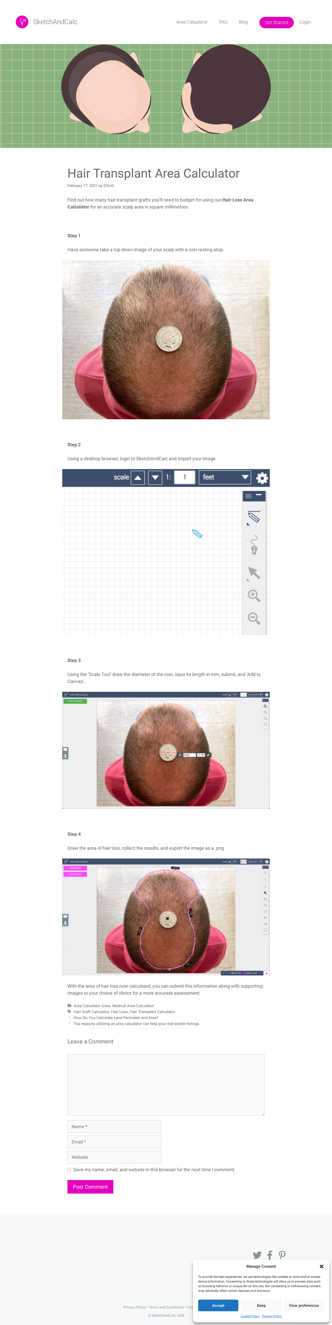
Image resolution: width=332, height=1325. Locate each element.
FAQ (223, 22)
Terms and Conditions (166, 1307)
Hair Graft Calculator (91, 1011)
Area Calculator (192, 22)
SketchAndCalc (55, 22)
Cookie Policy (250, 1316)
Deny (261, 1305)
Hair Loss (119, 1011)
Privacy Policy (272, 1316)
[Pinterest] (282, 1255)
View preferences (304, 1305)
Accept (218, 1305)
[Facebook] (269, 1255)
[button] (321, 1266)
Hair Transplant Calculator (152, 1011)
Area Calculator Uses (92, 1005)
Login (305, 22)
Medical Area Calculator (133, 1005)
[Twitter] (257, 1255)
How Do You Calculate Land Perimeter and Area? (116, 1017)
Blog (243, 22)
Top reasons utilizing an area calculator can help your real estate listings (136, 1023)
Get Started (276, 22)
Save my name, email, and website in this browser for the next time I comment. (154, 1169)
